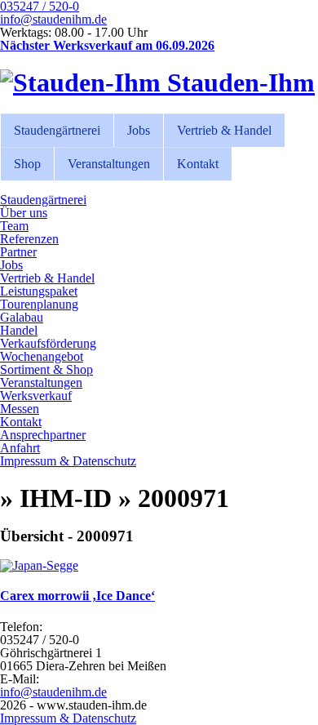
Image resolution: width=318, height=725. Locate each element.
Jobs (138, 130)
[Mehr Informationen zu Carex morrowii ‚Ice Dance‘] (39, 565)
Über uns (23, 213)
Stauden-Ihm (238, 82)
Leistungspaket (38, 291)
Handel (19, 330)
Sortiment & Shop (46, 369)
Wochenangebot (41, 356)
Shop (27, 164)
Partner (18, 252)
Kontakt (198, 164)
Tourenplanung (39, 304)
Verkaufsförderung (48, 343)
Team (14, 226)
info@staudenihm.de (53, 19)
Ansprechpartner (43, 435)
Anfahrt (20, 448)
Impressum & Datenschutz (68, 461)
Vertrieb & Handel (224, 130)
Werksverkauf (36, 396)
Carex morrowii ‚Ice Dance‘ (77, 596)
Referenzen (29, 239)
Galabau (21, 317)
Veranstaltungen (109, 164)
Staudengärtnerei (57, 130)
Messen (19, 409)
